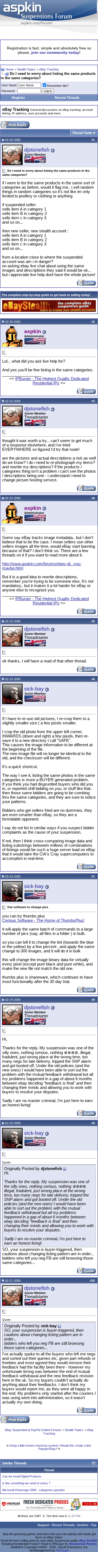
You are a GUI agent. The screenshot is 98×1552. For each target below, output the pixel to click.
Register (18, 98)
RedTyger (62, 1550)
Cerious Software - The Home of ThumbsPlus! (43, 920)
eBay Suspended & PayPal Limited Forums (33, 1430)
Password (8, 91)
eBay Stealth (88, 1540)
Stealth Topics (26, 69)
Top (93, 1525)
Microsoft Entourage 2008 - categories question (33, 1490)
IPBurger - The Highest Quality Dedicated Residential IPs (52, 381)
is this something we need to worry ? (26, 1483)
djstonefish (37, 150)
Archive (82, 1525)
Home (10, 69)
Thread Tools (82, 133)
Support (43, 1525)
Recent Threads (67, 98)
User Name (9, 85)
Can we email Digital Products (21, 1476)
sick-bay (34, 689)
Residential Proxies (83, 1543)
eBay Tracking (49, 69)
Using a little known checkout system (33, 1445)
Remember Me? (57, 85)
